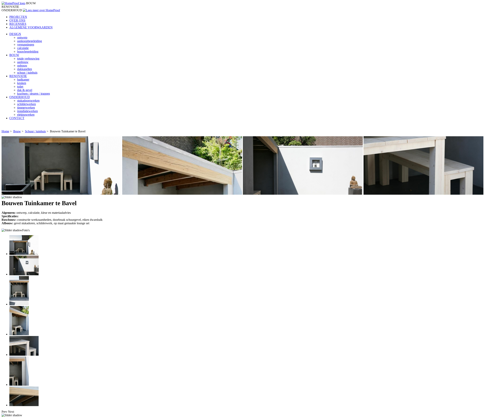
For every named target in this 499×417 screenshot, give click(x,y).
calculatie (23, 48)
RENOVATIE (18, 76)
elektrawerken (26, 114)
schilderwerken (26, 104)
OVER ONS (17, 20)
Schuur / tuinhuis (35, 131)
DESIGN (15, 34)
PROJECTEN (18, 16)
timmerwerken (26, 107)
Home (5, 131)
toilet (20, 86)
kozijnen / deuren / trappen (33, 93)
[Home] (13, 3)
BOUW (14, 55)
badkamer (23, 79)
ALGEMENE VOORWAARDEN (31, 27)
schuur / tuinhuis (27, 72)
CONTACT (16, 118)
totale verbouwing (28, 58)
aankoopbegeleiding (29, 41)
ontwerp (22, 37)
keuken (21, 83)
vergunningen (25, 44)
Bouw (17, 131)
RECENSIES (17, 24)
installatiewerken (27, 111)
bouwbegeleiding (27, 51)
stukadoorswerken (28, 100)
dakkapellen (24, 69)
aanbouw (22, 62)
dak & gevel (24, 90)
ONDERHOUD (19, 97)
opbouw (22, 65)
